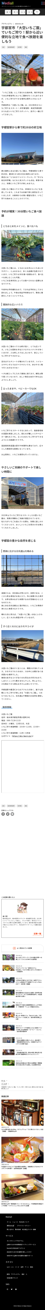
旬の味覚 (19, 47)
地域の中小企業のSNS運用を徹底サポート (20, 1256)
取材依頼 (18, 1229)
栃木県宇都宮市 (11, 47)
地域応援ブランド (12, 1278)
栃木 (3, 47)
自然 (22, 1267)
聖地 (31, 1267)
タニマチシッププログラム (15, 1241)
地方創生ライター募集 (29, 1229)
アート (27, 1267)
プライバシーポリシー (24, 1226)
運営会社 (10, 1226)
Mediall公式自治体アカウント (16, 1248)
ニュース (15, 1222)
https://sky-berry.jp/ (22, 736)
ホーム (3, 1080)
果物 (26, 47)
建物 (8, 1274)
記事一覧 (37, 933)
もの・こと (10, 1267)
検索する (37, 12)
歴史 (23, 1274)
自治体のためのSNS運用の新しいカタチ (19, 1252)
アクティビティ (15, 1274)
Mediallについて (24, 1222)
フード (3, 1084)
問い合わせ (10, 1229)
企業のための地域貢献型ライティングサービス (21, 1244)
